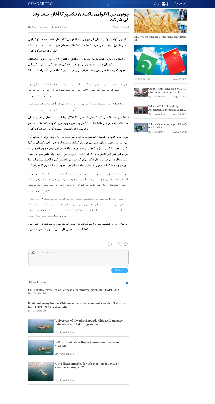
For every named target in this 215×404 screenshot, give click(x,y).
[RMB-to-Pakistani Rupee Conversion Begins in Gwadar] (40, 347)
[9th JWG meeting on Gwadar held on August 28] (160, 60)
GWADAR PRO (40, 4)
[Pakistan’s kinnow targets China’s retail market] (140, 128)
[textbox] (133, 4)
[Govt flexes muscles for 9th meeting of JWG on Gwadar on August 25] (40, 372)
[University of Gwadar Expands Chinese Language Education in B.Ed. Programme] (40, 326)
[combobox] (133, 4)
